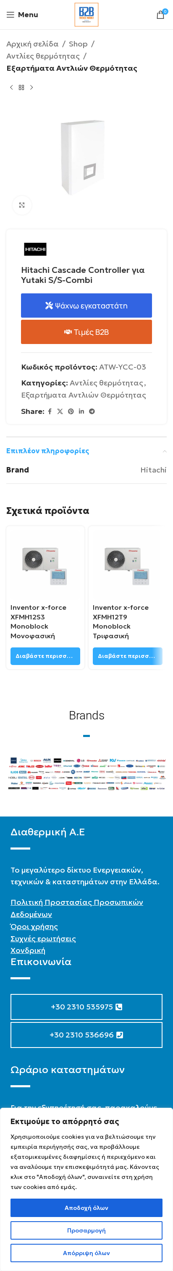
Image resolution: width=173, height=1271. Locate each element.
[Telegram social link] (91, 411)
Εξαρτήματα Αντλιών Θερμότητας (71, 68)
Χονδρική (27, 950)
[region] (86, 1189)
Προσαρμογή (86, 1230)
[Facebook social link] (50, 411)
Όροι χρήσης (34, 926)
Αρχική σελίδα (32, 44)
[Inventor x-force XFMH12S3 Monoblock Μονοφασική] (45, 565)
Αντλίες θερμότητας (43, 56)
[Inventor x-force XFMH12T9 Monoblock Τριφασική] (128, 565)
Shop (78, 44)
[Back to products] (21, 87)
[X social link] (60, 411)
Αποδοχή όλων (86, 1208)
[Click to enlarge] (22, 205)
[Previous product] (11, 87)
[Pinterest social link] (71, 411)
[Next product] (31, 87)
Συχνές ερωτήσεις (43, 938)
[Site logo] (86, 13)
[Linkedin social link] (81, 411)
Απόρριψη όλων (86, 1253)
